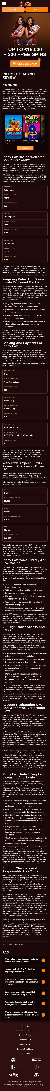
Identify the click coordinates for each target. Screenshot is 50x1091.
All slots (25, 148)
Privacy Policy (25, 1035)
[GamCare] (13, 1067)
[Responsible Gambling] (36, 1060)
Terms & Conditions (25, 1049)
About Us (25, 1026)
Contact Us (25, 1054)
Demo (13, 132)
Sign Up (37, 9)
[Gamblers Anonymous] (36, 1075)
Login (13, 9)
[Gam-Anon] (36, 1067)
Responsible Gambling (25, 1031)
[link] (13, 129)
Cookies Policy (25, 1040)
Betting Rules (25, 1044)
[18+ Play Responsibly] (13, 1060)
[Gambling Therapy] (13, 1075)
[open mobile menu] (4, 3)
